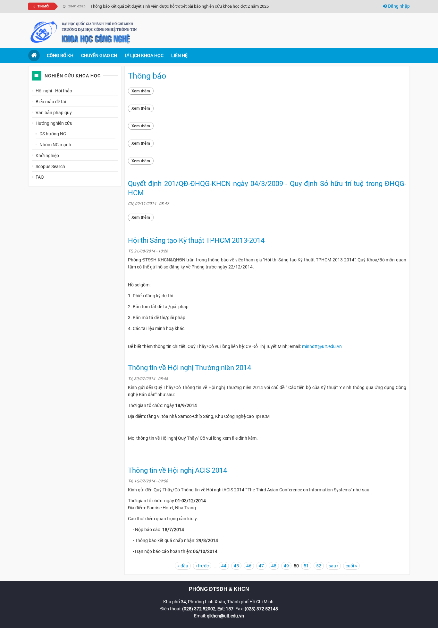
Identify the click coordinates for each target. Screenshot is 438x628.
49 (286, 565)
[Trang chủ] (84, 31)
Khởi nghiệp (47, 155)
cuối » (351, 565)
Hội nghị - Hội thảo (54, 90)
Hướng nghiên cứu (54, 123)
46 (248, 565)
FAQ (40, 177)
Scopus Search (50, 166)
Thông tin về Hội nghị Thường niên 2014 (189, 368)
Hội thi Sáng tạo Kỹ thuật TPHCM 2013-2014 (196, 240)
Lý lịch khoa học (144, 55)
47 (261, 565)
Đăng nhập (399, 6)
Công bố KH (60, 55)
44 (223, 565)
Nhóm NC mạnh (55, 144)
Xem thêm (142, 91)
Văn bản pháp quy (54, 112)
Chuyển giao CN (99, 55)
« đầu (182, 565)
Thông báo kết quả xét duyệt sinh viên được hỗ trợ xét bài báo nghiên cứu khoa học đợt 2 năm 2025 (179, 6)
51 (306, 565)
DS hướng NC (52, 133)
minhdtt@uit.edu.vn (322, 346)
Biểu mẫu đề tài (51, 101)
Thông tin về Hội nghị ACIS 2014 (177, 470)
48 (273, 565)
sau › (333, 565)
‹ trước (202, 565)
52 (318, 565)
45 (236, 565)
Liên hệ (179, 55)
